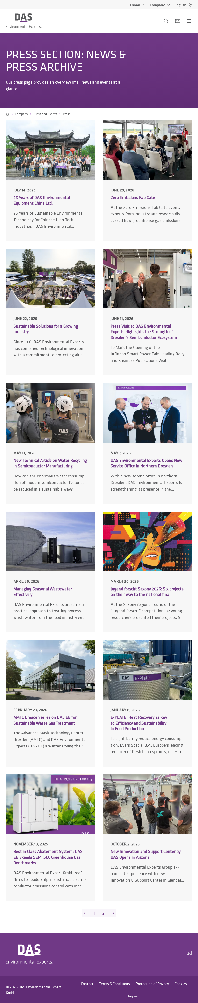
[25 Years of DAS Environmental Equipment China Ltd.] (50, 180)
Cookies (181, 983)
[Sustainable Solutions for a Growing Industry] (50, 312)
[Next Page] (112, 913)
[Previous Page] (86, 913)
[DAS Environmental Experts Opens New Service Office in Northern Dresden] (147, 443)
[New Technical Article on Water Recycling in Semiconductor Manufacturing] (50, 443)
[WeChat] (176, 954)
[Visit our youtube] (162, 954)
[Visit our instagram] (139, 954)
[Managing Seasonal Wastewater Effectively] (50, 572)
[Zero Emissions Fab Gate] (147, 180)
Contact (87, 983)
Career (135, 4)
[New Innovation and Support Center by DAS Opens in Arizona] (147, 837)
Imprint (134, 996)
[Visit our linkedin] (151, 954)
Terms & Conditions (114, 983)
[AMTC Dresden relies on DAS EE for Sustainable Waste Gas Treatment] (50, 703)
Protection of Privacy (152, 983)
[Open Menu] (189, 21)
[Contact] (178, 21)
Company (157, 4)
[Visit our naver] (189, 954)
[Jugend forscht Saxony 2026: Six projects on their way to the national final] (147, 572)
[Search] (166, 21)
